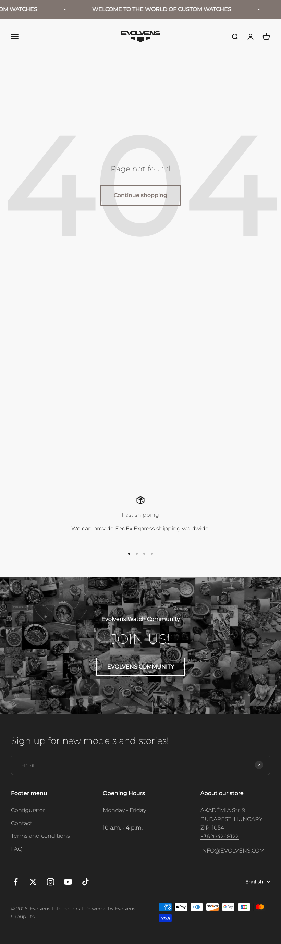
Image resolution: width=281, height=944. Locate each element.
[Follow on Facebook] (15, 881)
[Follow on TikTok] (85, 881)
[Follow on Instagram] (50, 881)
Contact (21, 823)
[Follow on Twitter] (33, 881)
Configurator (28, 810)
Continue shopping (140, 195)
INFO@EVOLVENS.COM (232, 850)
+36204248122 (219, 836)
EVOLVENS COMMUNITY (140, 666)
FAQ (16, 849)
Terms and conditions (40, 836)
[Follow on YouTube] (68, 881)
